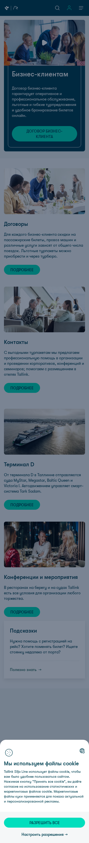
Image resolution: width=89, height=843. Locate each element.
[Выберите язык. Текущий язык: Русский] (82, 751)
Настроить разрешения (43, 834)
